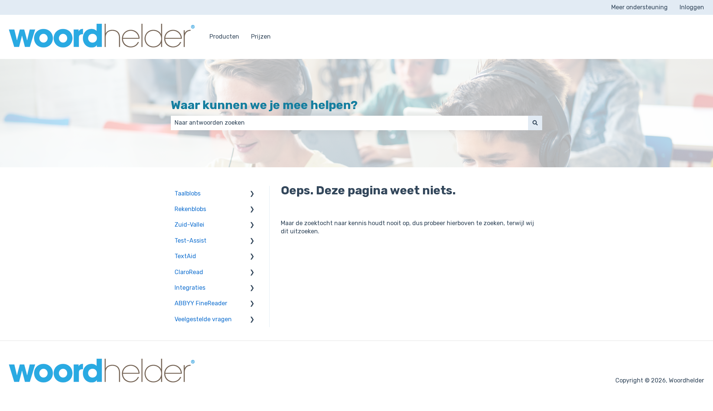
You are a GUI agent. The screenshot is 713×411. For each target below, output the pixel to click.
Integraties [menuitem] (190, 287)
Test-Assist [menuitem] (190, 240)
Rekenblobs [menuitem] (190, 209)
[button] (252, 194)
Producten (224, 36)
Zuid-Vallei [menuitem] (189, 224)
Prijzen (261, 36)
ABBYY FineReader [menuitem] (201, 303)
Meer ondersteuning (639, 7)
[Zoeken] (535, 123)
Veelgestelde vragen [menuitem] (203, 319)
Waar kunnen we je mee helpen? (264, 105)
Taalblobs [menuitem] (188, 193)
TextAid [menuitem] (185, 256)
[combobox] (349, 123)
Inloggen (692, 7)
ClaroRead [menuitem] (189, 272)
